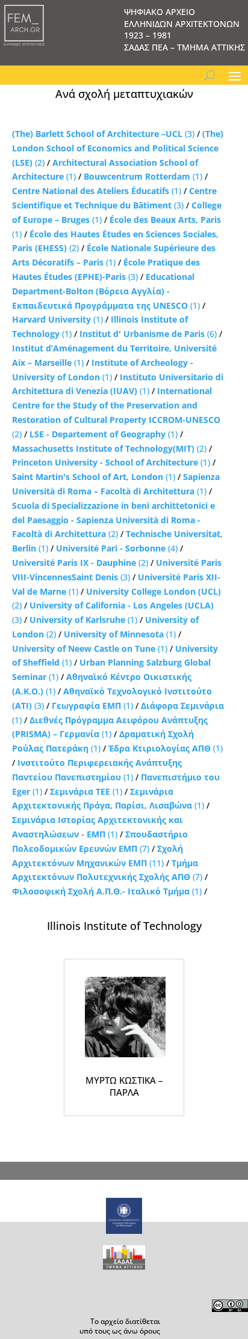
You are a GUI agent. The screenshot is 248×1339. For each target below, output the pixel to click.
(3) (103, 133)
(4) (117, 548)
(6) (148, 333)
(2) (117, 148)
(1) (143, 176)
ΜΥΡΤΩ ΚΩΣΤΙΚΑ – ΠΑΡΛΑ (124, 1086)
